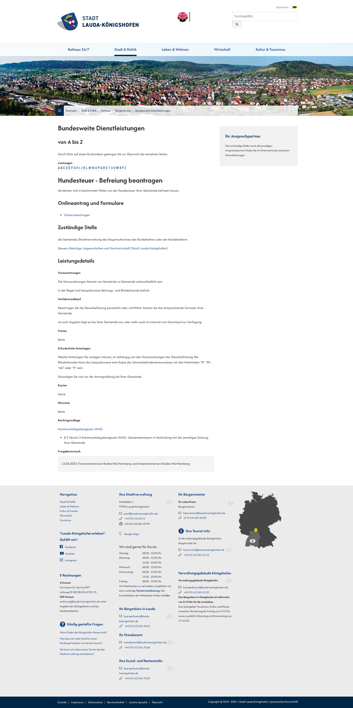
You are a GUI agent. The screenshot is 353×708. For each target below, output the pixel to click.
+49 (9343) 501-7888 (137, 647)
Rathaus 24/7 (78, 49)
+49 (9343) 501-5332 (196, 555)
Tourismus (65, 520)
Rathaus (106, 111)
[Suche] (237, 24)
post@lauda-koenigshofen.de (141, 513)
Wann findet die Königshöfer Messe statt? (83, 632)
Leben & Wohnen (175, 49)
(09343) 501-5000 (195, 518)
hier (167, 595)
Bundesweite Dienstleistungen (152, 111)
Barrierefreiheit (116, 702)
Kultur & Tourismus (270, 49)
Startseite (71, 111)
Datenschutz (95, 702)
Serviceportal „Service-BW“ (75, 587)
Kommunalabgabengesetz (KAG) (80, 429)
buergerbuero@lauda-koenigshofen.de (205, 587)
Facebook (70, 547)
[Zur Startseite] (98, 21)
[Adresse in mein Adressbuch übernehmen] (170, 503)
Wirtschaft (222, 49)
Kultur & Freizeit (69, 511)
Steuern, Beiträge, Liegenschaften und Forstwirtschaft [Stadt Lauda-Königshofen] (112, 248)
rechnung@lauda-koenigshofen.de (80, 601)
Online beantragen (77, 215)
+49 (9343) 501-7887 (137, 626)
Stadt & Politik (125, 49)
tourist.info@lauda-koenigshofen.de (203, 550)
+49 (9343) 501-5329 (196, 592)
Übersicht (157, 702)
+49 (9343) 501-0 (134, 518)
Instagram (71, 560)
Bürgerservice (123, 111)
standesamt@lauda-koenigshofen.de (145, 642)
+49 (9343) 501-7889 (137, 678)
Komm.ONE (291, 702)
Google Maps (131, 534)
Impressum (77, 702)
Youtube (70, 554)
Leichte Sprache (138, 702)
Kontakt (62, 702)
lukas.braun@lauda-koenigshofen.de (204, 513)
